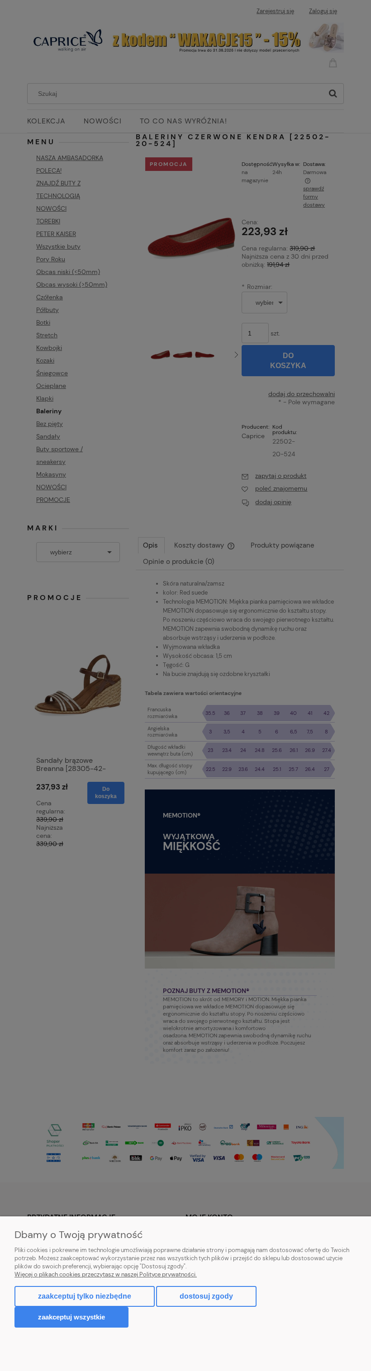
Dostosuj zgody (206, 1296)
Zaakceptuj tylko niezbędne (84, 1296)
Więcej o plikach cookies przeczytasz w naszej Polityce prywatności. (105, 1274)
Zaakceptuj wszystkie (71, 1317)
